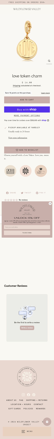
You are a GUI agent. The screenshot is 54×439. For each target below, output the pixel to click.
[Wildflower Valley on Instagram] (22, 394)
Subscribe (27, 232)
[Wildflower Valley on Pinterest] (32, 394)
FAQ (21, 400)
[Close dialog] (50, 203)
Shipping (16, 86)
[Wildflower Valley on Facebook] (27, 394)
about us (11, 400)
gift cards (14, 409)
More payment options (27, 116)
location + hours (21, 404)
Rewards (41, 409)
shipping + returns (37, 400)
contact (38, 404)
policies (28, 409)
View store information (17, 137)
